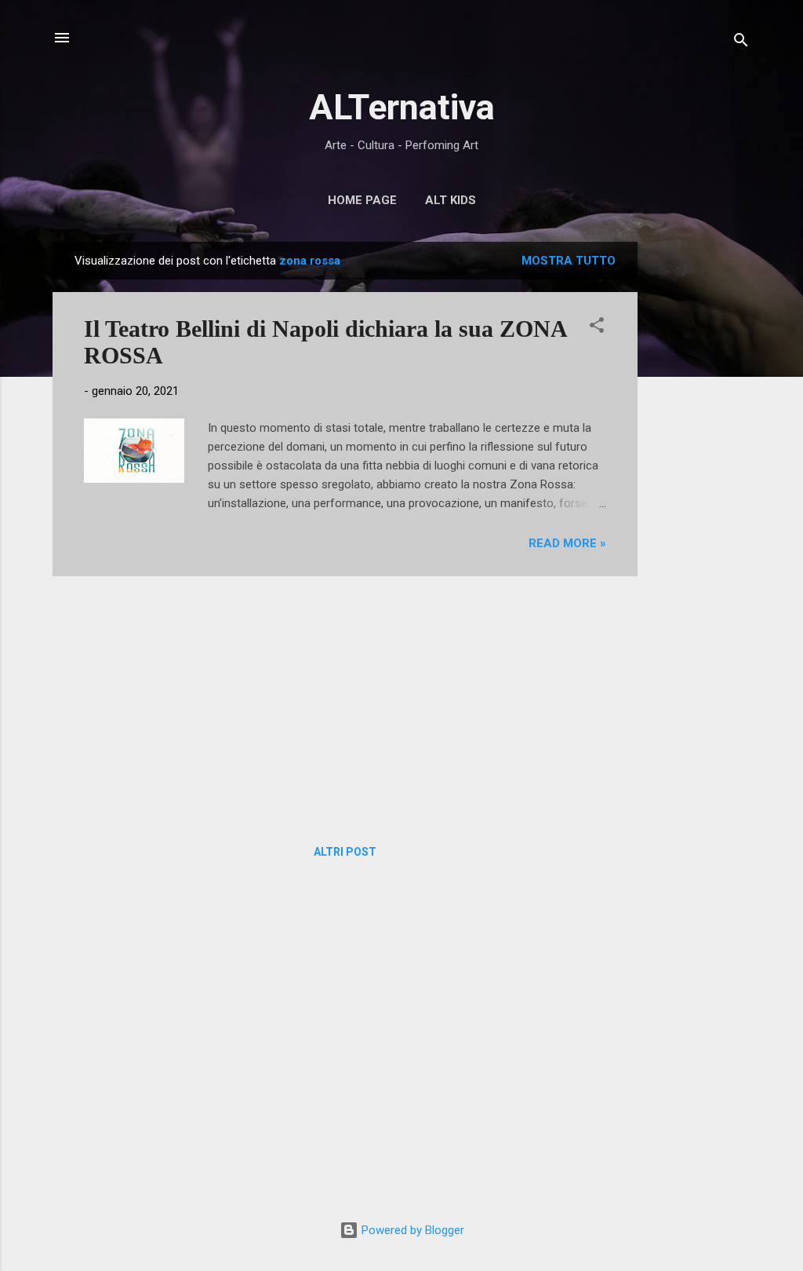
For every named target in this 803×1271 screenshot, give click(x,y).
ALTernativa (402, 107)
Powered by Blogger (411, 1230)
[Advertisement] (700, 477)
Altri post (345, 852)
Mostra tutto (568, 261)
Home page (362, 200)
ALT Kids (450, 200)
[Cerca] (741, 43)
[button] (596, 328)
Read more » (567, 543)
